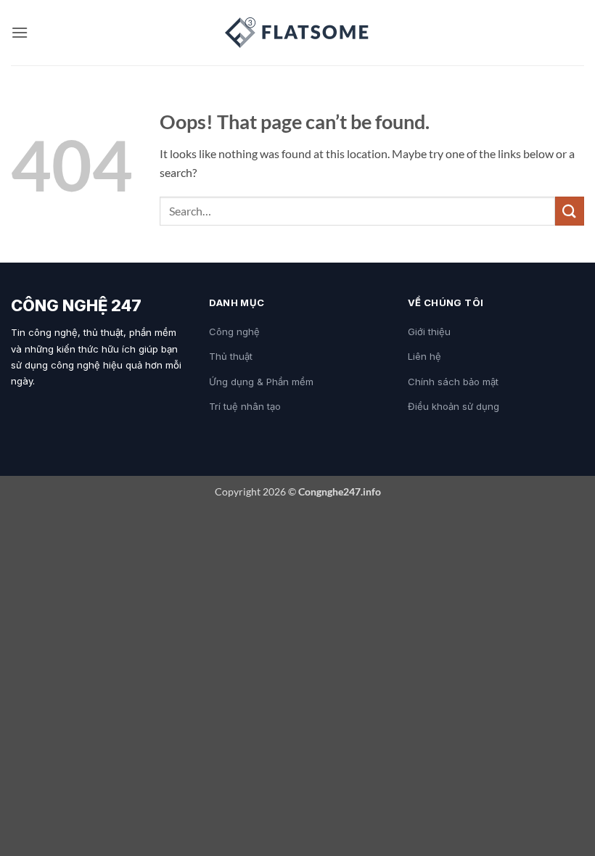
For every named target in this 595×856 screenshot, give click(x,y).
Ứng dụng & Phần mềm (261, 381)
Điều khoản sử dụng (453, 406)
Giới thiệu (429, 331)
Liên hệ (424, 356)
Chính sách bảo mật (453, 381)
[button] (19, 32)
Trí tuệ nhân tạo (245, 406)
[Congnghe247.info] (297, 32)
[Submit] (569, 211)
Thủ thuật (231, 356)
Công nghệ (234, 331)
